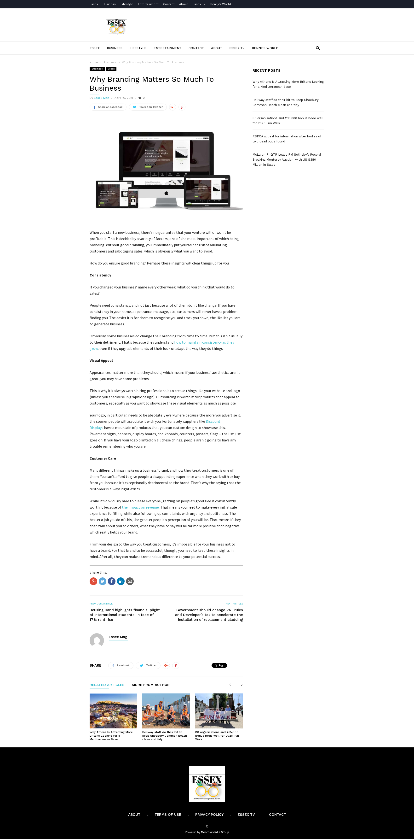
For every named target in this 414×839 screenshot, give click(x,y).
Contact (168, 4)
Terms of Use (168, 814)
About (183, 4)
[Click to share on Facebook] (111, 581)
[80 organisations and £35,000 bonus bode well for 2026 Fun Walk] (219, 710)
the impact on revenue (140, 507)
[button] (317, 48)
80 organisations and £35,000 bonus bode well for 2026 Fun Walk (217, 735)
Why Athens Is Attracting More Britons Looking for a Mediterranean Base (111, 735)
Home (94, 62)
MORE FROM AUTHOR (151, 685)
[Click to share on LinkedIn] (121, 581)
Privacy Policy (209, 814)
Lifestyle (127, 4)
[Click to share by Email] (130, 581)
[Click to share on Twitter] (102, 581)
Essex (94, 4)
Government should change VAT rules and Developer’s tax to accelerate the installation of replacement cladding (209, 615)
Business (109, 4)
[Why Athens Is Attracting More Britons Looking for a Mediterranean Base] (113, 710)
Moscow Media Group (215, 832)
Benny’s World (221, 4)
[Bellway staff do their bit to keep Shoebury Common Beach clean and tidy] (166, 710)
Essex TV (199, 4)
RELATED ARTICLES (107, 685)
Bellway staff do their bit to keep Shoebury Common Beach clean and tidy (164, 735)
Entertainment (148, 4)
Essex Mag (101, 98)
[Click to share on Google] (93, 581)
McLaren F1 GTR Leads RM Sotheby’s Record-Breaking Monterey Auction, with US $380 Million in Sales (287, 159)
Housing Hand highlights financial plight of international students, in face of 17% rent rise (125, 615)
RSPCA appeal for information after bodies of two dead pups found (287, 139)
